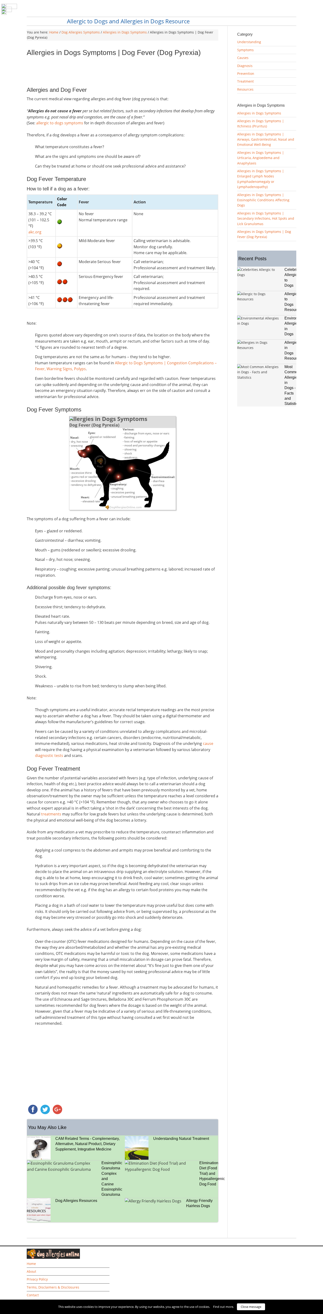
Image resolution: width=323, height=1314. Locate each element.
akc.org (35, 232)
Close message (251, 1307)
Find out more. (223, 1307)
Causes (243, 57)
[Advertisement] (122, 73)
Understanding (249, 42)
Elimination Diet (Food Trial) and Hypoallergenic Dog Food (212, 1173)
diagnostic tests (49, 755)
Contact (33, 1295)
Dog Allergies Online (66, 11)
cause (208, 743)
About (31, 1271)
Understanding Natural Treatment (181, 1139)
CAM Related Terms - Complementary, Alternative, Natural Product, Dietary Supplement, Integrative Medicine (87, 1144)
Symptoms (245, 50)
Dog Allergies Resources (76, 1201)
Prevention (245, 73)
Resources (245, 89)
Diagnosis (245, 65)
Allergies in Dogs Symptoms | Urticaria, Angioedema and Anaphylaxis (260, 157)
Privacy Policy (37, 1279)
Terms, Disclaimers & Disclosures (53, 1287)
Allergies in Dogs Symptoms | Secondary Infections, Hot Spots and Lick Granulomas (265, 218)
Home (31, 1263)
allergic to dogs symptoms (59, 123)
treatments (51, 814)
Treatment (245, 81)
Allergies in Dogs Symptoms (259, 113)
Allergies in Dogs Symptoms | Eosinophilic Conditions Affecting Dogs (263, 200)
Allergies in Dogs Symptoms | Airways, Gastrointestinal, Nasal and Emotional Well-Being (265, 139)
